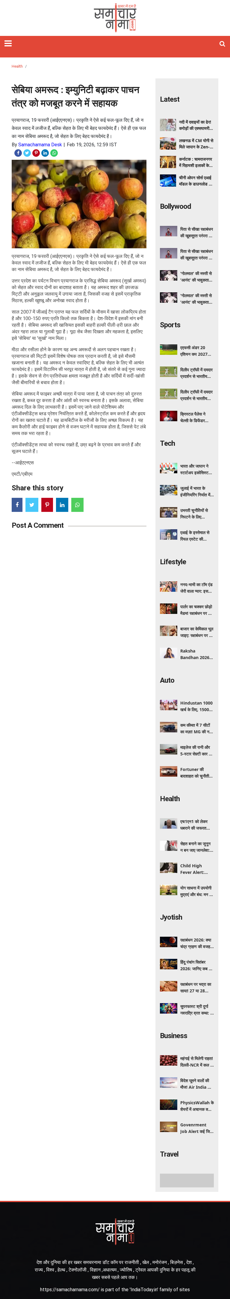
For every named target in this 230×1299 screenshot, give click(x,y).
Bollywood (175, 206)
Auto (167, 680)
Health (17, 66)
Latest (169, 99)
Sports (170, 325)
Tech (167, 443)
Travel (169, 1154)
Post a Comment (37, 525)
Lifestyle (173, 562)
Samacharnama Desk (40, 144)
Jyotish (171, 917)
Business (173, 1036)
